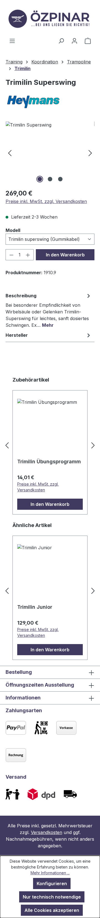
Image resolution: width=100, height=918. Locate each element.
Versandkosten (46, 832)
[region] (50, 153)
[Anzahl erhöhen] (28, 254)
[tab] (49, 310)
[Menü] (12, 40)
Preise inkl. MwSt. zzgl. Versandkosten (46, 201)
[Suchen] (61, 40)
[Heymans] (50, 101)
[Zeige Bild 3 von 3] (60, 179)
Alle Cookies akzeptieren (51, 910)
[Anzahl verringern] (11, 254)
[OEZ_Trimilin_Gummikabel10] (50, 153)
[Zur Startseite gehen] (50, 19)
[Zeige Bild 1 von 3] (40, 179)
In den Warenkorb (65, 255)
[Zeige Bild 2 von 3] (50, 179)
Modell (13, 230)
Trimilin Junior (34, 607)
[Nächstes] (90, 153)
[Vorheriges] (10, 153)
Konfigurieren (52, 883)
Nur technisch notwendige (52, 897)
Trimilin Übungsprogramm (49, 461)
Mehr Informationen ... (50, 872)
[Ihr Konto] (74, 40)
